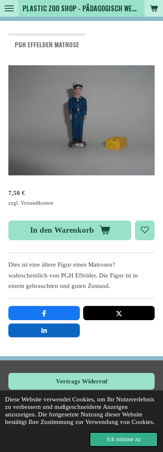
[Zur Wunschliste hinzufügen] (145, 230)
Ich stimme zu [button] (123, 439)
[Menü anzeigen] (9, 8)
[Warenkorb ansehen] (154, 8)
